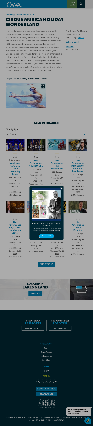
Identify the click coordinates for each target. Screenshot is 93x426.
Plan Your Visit (46, 236)
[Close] (61, 188)
